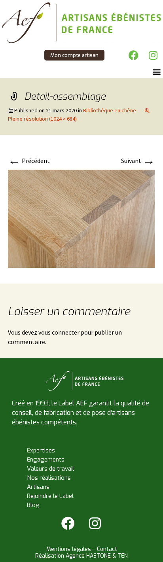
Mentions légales (68, 549)
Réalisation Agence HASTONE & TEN (81, 556)
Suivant (138, 161)
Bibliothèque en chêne (109, 110)
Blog (33, 505)
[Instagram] (153, 55)
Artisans (38, 487)
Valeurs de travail (50, 469)
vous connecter (59, 332)
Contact (107, 549)
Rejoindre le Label (50, 496)
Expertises (41, 450)
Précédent (29, 161)
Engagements (45, 460)
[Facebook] (133, 55)
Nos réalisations (49, 478)
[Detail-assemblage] (81, 218)
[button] (156, 71)
